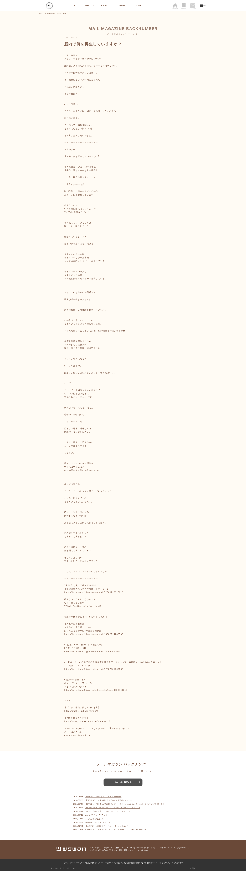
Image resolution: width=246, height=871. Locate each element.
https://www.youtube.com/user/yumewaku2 (87, 721)
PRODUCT (106, 6)
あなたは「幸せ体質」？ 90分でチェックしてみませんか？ (109, 811)
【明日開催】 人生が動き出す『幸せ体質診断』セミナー (108, 800)
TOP (73, 6)
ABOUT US (90, 6)
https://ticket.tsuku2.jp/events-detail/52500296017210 (93, 592)
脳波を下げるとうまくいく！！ (97, 822)
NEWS (122, 6)
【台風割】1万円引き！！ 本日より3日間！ (103, 797)
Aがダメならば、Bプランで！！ (98, 815)
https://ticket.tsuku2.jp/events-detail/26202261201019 (93, 652)
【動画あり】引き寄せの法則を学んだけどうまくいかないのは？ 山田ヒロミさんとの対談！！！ (124, 804)
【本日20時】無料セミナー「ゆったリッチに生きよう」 (107, 826)
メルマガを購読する (123, 782)
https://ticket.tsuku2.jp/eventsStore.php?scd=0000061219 (95, 690)
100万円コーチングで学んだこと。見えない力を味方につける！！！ (112, 808)
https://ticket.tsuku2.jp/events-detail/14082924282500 (93, 634)
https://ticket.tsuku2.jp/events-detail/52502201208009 (93, 669)
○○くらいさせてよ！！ (94, 819)
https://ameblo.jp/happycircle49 (81, 711)
